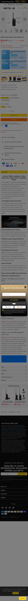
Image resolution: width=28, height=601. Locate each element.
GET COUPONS (14, 300)
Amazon (21, 307)
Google (9, 307)
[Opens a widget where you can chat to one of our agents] (23, 598)
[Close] (25, 287)
